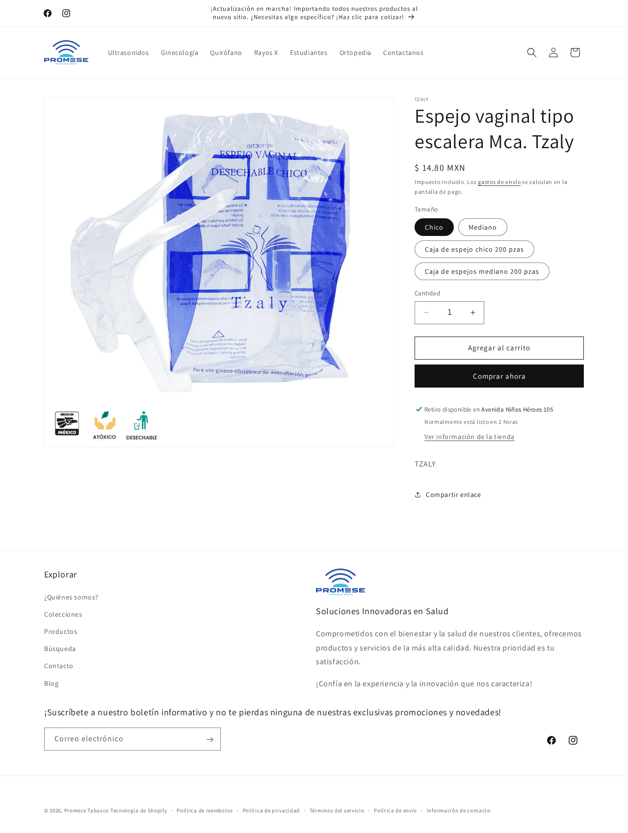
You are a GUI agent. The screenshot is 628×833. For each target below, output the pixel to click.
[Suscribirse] (209, 739)
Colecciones (63, 613)
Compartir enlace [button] (453, 494)
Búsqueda (60, 648)
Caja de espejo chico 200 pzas (474, 249)
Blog (51, 682)
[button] (532, 52)
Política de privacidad (271, 810)
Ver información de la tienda (469, 436)
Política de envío (395, 810)
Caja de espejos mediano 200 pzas (482, 271)
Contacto (59, 665)
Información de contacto (459, 810)
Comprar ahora (499, 376)
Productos (60, 630)
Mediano (483, 227)
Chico (434, 227)
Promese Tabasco (86, 810)
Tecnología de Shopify (138, 810)
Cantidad (427, 293)
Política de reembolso (205, 810)
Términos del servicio (337, 810)
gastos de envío (499, 181)
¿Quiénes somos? (71, 596)
